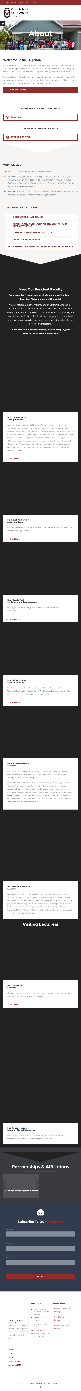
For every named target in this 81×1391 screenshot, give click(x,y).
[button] (40, 90)
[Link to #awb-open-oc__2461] (2, 23)
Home (37, 40)
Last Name (10, 1229)
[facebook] (77, 2)
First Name (11, 1243)
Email (9, 1258)
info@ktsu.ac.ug (39, 1330)
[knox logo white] (40, 269)
